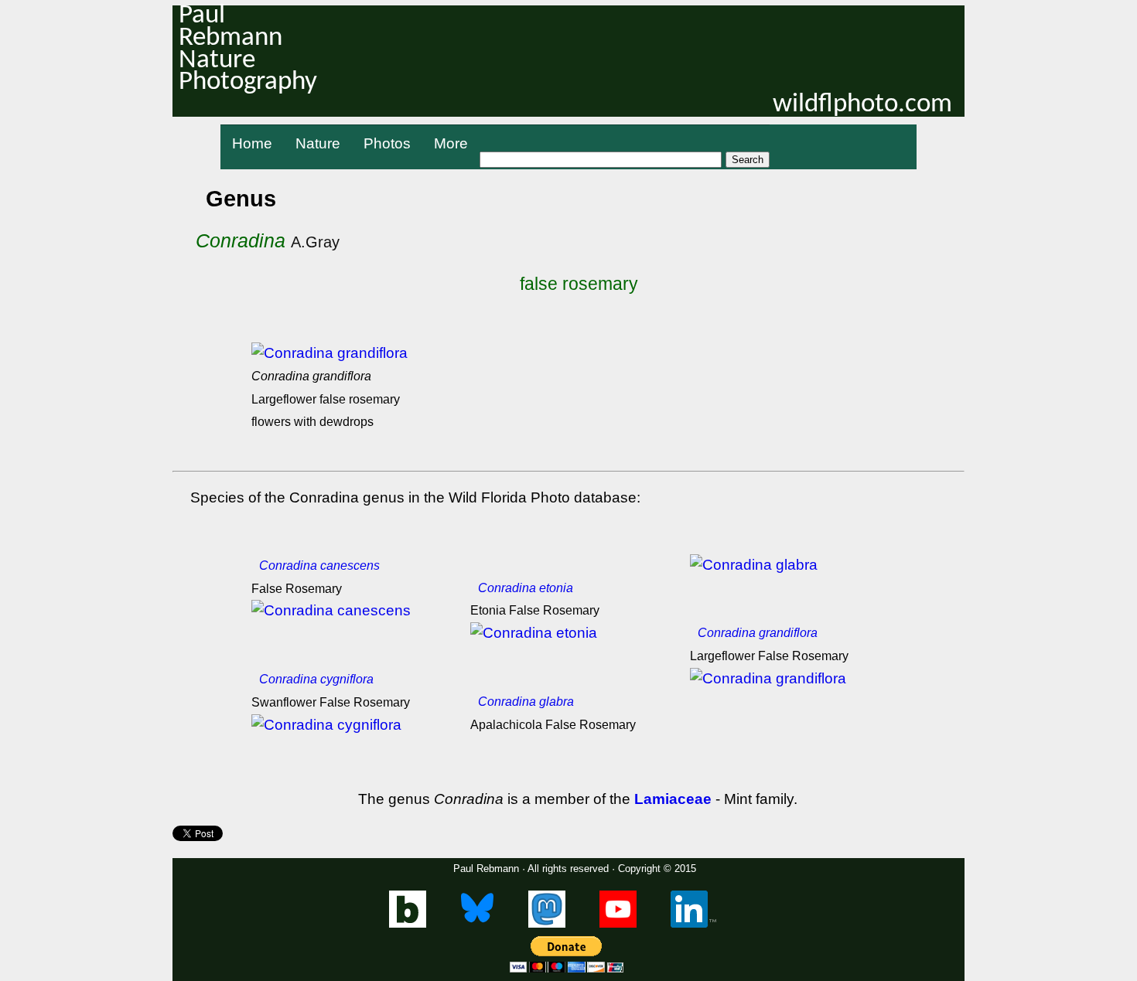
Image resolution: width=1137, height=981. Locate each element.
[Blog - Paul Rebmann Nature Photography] (407, 924)
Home (252, 143)
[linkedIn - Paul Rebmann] (693, 924)
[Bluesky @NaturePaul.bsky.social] (477, 924)
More (451, 143)
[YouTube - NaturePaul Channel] (618, 924)
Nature (317, 143)
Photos (387, 143)
